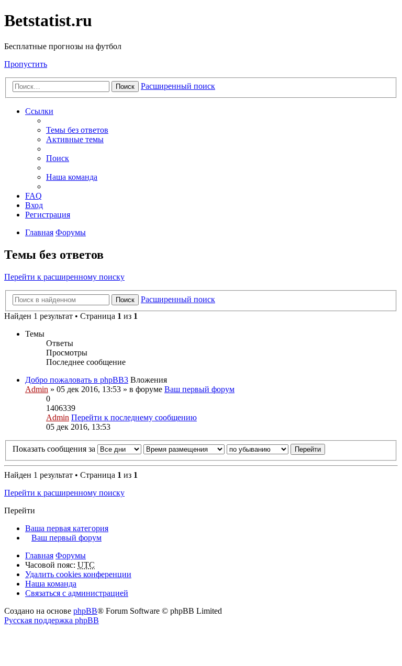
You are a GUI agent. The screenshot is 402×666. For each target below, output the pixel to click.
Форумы (70, 555)
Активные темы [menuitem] (75, 139)
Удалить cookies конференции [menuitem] (78, 574)
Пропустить (25, 64)
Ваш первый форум (199, 389)
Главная (39, 555)
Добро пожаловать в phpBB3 (76, 379)
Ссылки (39, 111)
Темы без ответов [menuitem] (77, 129)
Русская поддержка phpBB (51, 620)
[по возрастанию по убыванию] (257, 448)
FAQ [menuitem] (33, 195)
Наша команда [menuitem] (71, 177)
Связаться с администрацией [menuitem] (76, 593)
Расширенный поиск (178, 86)
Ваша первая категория (66, 528)
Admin (36, 389)
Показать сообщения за (55, 448)
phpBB (85, 610)
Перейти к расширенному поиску (64, 276)
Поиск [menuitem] (57, 158)
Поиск (125, 86)
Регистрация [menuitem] (47, 214)
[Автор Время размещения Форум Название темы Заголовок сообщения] (184, 448)
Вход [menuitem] (34, 205)
